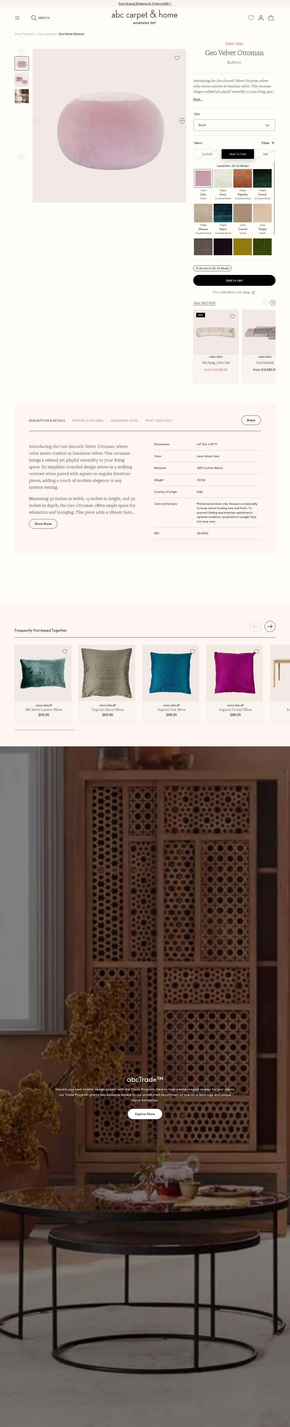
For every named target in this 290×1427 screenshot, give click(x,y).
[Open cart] (271, 17)
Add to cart (234, 280)
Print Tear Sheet (159, 420)
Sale (265, 154)
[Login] (261, 17)
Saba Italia (234, 43)
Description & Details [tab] (47, 420)
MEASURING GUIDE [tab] (124, 420)
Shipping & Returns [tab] (87, 420)
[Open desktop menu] (17, 18)
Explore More (145, 1114)
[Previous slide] (21, 51)
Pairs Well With (204, 303)
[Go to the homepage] (145, 22)
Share (251, 420)
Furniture (29, 34)
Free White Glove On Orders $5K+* (145, 3)
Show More (43, 524)
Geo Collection (46, 34)
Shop (17, 34)
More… (197, 99)
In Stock (207, 154)
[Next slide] (21, 157)
